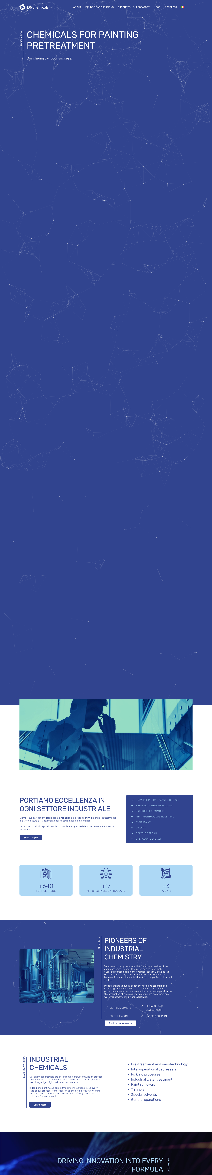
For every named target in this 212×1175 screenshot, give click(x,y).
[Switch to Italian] (182, 7)
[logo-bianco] (33, 5)
